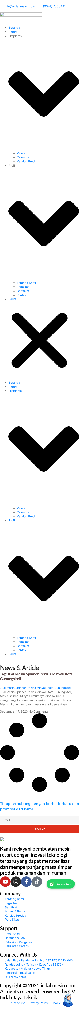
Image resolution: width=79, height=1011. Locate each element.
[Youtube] (5, 881)
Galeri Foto (24, 157)
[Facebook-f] (26, 881)
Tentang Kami (26, 282)
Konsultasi (63, 883)
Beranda (14, 27)
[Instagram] (16, 881)
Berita (12, 299)
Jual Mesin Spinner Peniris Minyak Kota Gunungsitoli (35, 687)
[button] (39, 341)
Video (21, 153)
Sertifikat (23, 291)
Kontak (21, 295)
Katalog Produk (27, 161)
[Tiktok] (37, 881)
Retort (12, 31)
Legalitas (23, 286)
